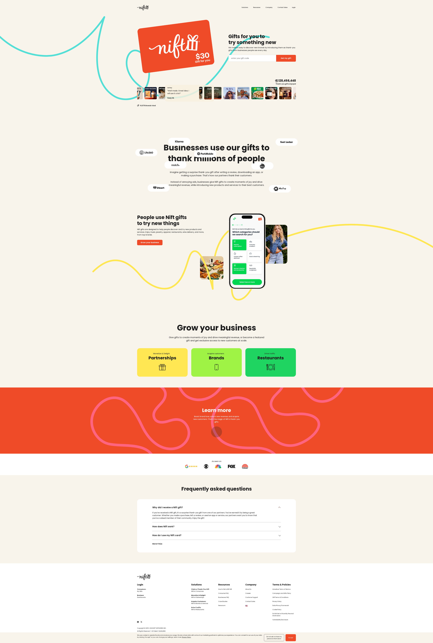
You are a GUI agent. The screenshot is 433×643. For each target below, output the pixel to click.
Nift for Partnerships (197, 597)
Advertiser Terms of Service (281, 589)
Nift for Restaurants (197, 609)
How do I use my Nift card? (166, 535)
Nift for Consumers (197, 591)
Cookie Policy (276, 609)
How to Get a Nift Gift (225, 589)
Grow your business (150, 242)
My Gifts (139, 591)
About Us (248, 589)
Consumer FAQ (223, 593)
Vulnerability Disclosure (280, 620)
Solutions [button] (245, 7)
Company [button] (269, 7)
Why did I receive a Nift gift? (167, 507)
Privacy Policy (276, 601)
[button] (294, 7)
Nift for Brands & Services (199, 603)
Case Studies (222, 601)
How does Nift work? (163, 526)
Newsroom (222, 605)
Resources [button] (257, 7)
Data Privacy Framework (280, 605)
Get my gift (286, 58)
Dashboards (141, 597)
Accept (290, 638)
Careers (248, 593)
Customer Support (251, 597)
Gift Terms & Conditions (280, 597)
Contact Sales (282, 7)
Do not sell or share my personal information (274, 638)
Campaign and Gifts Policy (281, 593)
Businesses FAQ (223, 597)
